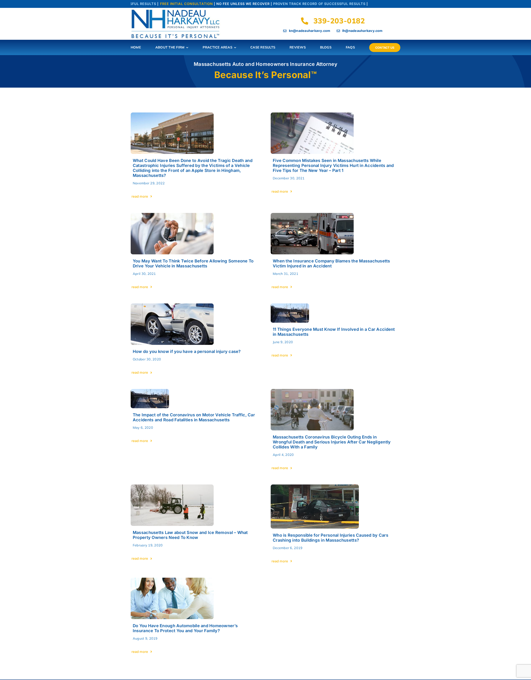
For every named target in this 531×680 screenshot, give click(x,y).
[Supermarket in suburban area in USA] (172, 114)
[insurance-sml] (172, 579)
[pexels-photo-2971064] (172, 486)
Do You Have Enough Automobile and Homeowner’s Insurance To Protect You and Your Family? (185, 628)
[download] (290, 305)
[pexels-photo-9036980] (312, 114)
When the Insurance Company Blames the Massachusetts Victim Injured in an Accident (331, 263)
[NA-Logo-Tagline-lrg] (176, 10)
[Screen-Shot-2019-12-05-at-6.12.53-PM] (315, 486)
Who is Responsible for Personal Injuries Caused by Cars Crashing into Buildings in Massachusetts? (330, 538)
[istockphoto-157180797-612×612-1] (312, 214)
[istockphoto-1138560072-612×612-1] (172, 214)
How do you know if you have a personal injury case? (187, 351)
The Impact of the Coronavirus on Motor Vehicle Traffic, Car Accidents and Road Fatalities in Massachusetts (194, 417)
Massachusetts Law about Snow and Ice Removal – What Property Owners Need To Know (190, 535)
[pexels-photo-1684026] (312, 390)
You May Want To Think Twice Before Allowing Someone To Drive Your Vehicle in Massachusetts (193, 263)
